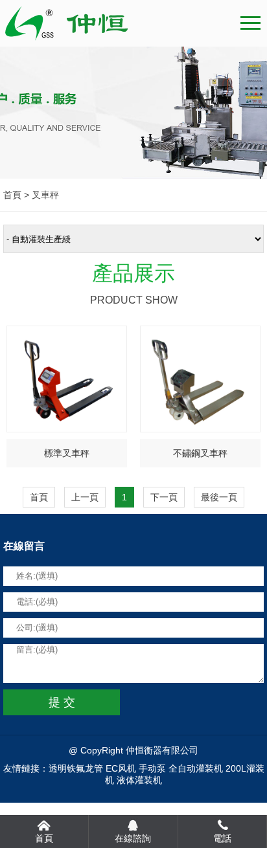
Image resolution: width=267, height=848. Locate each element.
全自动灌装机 (195, 768)
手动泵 (152, 768)
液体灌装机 (139, 780)
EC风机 (121, 768)
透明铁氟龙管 (76, 768)
